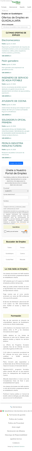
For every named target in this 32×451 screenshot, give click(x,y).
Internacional (13, 7)
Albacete (22, 259)
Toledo (9, 247)
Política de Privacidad (16, 423)
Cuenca (22, 253)
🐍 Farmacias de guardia (16, 415)
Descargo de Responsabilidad (16, 435)
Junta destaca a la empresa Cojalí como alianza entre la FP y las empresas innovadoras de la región (16, 330)
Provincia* (6, 188)
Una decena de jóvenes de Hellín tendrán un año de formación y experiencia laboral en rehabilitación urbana (16, 275)
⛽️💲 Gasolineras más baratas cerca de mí (16, 411)
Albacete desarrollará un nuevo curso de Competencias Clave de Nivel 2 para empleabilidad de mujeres (16, 381)
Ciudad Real (9, 259)
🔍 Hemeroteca (16, 407)
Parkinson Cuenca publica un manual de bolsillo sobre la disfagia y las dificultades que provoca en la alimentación (16, 396)
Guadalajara (9, 253)
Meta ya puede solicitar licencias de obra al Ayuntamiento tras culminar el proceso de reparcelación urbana (16, 288)
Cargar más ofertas (16, 163)
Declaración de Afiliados (16, 431)
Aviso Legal (16, 427)
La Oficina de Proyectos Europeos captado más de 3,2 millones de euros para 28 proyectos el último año (16, 347)
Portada (3, 7)
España (22, 7)
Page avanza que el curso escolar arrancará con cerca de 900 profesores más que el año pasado (16, 296)
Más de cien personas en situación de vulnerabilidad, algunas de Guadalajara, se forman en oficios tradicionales (16, 322)
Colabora (16, 443)
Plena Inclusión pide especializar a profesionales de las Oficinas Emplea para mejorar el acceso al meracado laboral (16, 364)
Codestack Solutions (18, 446)
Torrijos (22, 247)
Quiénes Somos (16, 439)
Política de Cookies (16, 419)
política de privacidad (20, 223)
